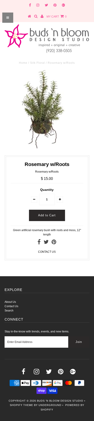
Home (23, 62)
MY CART (57, 16)
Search (9, 310)
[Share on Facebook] (39, 243)
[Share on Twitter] (46, 243)
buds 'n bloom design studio (60, 400)
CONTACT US (47, 251)
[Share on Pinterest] (54, 243)
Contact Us (11, 306)
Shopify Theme (21, 405)
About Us (10, 302)
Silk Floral (37, 62)
